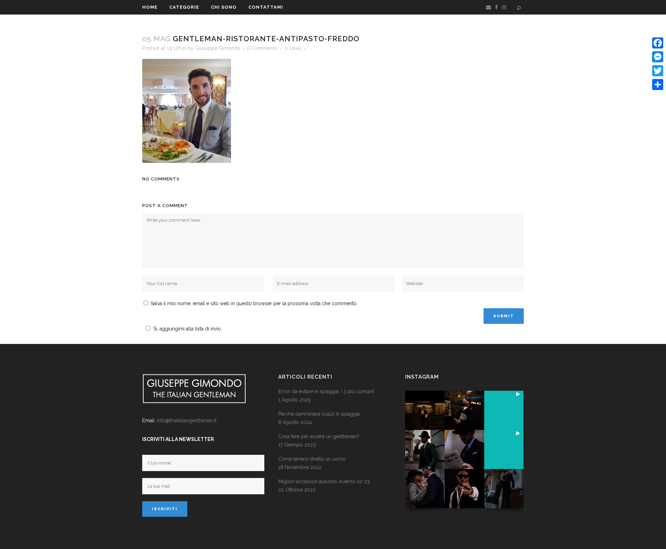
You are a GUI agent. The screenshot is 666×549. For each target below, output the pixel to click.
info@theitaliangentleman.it (186, 420)
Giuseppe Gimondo (217, 48)
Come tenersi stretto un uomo (312, 459)
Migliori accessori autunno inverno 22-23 (324, 481)
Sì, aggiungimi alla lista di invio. (187, 328)
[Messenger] (658, 57)
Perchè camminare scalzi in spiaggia (319, 414)
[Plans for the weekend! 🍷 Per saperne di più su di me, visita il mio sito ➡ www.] (503, 410)
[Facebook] (658, 43)
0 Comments (262, 48)
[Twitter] (658, 71)
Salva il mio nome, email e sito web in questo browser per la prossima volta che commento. (254, 303)
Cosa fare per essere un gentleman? (318, 436)
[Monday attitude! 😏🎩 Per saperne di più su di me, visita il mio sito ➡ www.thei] (503, 449)
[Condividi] (658, 84)
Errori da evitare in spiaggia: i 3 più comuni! (326, 391)
